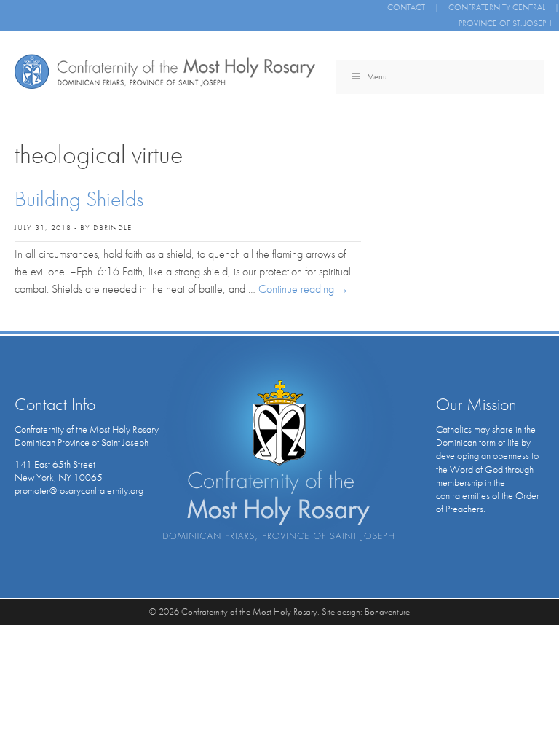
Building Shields (79, 199)
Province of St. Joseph (505, 23)
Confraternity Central (496, 7)
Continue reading (303, 289)
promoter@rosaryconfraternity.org (79, 490)
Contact (406, 7)
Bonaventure (387, 611)
